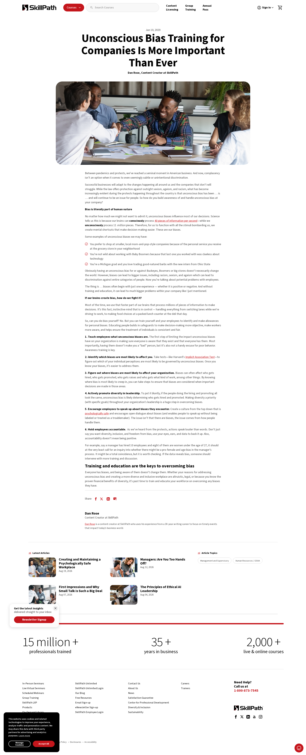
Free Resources (83, 698)
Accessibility (90, 742)
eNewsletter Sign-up (86, 707)
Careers (185, 683)
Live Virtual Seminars (33, 688)
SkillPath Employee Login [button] (89, 712)
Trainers (185, 688)
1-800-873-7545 (246, 691)
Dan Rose (90, 524)
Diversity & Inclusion (139, 707)
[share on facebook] (96, 498)
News (131, 693)
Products (27, 707)
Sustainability (135, 712)
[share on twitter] (101, 498)
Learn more (24, 735)
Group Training (190, 8)
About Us (133, 688)
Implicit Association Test (200, 357)
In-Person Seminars (33, 683)
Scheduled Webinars (33, 693)
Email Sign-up (83, 702)
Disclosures (75, 742)
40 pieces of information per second (176, 221)
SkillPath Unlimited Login (89, 688)
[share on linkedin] (108, 498)
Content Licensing (172, 8)
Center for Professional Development (148, 702)
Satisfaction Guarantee (140, 698)
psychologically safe (97, 414)
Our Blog (80, 693)
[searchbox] (122, 7)
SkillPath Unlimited (86, 683)
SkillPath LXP (29, 702)
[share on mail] (115, 498)
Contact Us (134, 683)
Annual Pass (207, 8)
